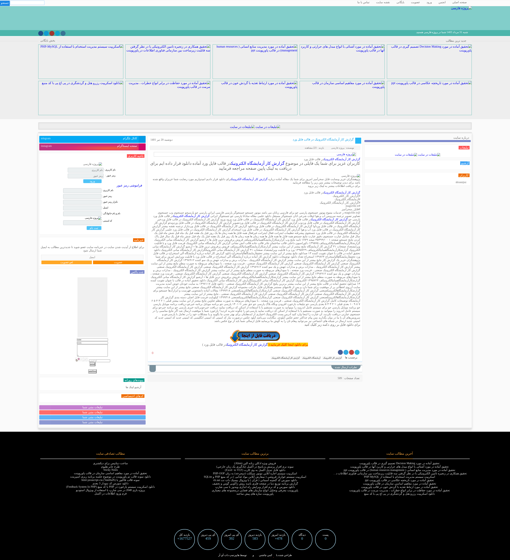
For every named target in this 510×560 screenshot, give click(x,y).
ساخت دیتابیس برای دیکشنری (110, 463)
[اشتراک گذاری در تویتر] (357, 352)
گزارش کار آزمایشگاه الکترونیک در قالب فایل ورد (323, 139)
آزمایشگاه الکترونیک (311, 358)
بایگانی (400, 2)
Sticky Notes (110, 469)
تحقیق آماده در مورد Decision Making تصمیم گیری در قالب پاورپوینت (399, 463)
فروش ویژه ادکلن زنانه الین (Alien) (255, 463)
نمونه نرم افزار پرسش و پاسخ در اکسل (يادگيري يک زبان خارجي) (255, 466)
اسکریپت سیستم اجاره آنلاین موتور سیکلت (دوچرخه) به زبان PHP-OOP (255, 473)
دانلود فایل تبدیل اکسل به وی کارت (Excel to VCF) (255, 470)
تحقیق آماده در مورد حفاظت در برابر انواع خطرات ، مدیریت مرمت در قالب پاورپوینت (399, 490)
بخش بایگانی (47, 40)
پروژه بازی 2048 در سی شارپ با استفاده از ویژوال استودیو (110, 490)
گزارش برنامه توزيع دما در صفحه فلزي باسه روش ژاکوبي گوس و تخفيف (255, 483)
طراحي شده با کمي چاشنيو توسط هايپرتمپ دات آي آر (255, 555)
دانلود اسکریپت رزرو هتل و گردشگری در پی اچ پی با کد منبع (399, 493)
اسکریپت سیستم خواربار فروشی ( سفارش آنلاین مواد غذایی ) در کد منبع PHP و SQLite (255, 476)
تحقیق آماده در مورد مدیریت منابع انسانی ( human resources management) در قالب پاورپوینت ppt (399, 470)
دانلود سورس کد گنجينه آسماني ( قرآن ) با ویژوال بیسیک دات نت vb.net (255, 480)
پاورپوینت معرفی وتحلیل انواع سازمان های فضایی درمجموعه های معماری (255, 490)
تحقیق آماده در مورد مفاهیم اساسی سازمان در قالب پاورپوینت (399, 483)
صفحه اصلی (459, 2)
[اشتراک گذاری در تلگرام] (345, 352)
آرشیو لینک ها (133, 387)
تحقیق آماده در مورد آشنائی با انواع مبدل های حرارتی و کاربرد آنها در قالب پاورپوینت (399, 466)
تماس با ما (363, 2)
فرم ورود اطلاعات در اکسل (110, 493)
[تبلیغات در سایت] (267, 126)
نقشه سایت (383, 2)
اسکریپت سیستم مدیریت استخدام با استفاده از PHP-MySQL (399, 476)
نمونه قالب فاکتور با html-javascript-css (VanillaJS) (110, 480)
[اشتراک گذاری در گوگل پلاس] (351, 352)
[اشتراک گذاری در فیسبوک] (340, 352)
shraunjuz (461, 182)
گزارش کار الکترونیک (332, 358)
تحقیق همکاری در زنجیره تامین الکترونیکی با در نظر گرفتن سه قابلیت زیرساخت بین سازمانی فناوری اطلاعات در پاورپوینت (395, 473)
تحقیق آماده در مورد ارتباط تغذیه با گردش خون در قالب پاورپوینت (399, 486)
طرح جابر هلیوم (110, 466)
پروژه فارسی (337, 147)
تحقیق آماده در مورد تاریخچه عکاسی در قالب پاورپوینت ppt (399, 480)
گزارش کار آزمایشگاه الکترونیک (342, 159)
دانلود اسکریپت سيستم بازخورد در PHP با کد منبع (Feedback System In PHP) (110, 486)
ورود (429, 2)
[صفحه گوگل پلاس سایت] (51, 33)
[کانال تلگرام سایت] (46, 33)
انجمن (442, 2)
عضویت (415, 2)
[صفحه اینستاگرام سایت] (63, 33)
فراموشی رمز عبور (129, 185)
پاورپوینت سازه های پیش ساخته (255, 493)
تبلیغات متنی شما (92, 407)
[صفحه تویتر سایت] (57, 33)
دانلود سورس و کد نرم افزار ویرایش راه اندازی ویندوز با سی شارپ (255, 486)
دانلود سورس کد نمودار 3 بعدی (110, 483)
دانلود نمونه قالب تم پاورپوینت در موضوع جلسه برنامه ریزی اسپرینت (110, 476)
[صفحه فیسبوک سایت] (40, 33)
